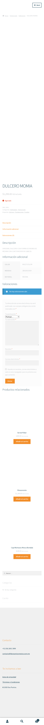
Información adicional (10, 229)
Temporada (13, 16)
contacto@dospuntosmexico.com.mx (16, 654)
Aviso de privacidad (9, 677)
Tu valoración (10, 319)
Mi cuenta (7, 721)
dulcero (11, 212)
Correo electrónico (12, 359)
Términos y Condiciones (11, 682)
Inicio (6, 16)
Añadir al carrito (22, 441)
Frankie (26, 212)
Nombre (8, 349)
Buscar (22, 721)
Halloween (22, 16)
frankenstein (19, 212)
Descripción (6, 223)
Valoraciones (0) (8, 235)
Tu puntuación (11, 314)
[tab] (22, 223)
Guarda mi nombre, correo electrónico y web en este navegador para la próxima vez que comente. (21, 372)
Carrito (33, 719)
